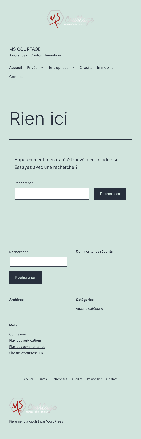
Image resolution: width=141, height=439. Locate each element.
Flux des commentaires (27, 347)
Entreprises (58, 67)
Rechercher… (25, 183)
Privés (32, 67)
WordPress (54, 421)
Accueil (15, 67)
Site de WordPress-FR (26, 353)
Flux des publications (25, 340)
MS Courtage (25, 49)
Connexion (17, 334)
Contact (16, 77)
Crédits (86, 67)
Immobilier (106, 67)
